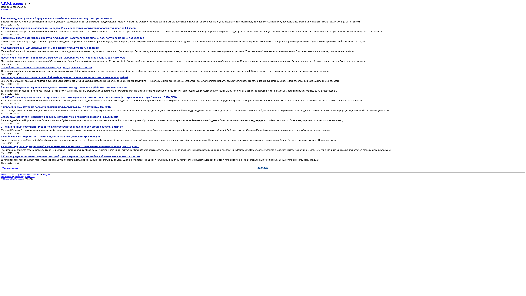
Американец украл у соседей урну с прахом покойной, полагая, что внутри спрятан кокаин (56, 18)
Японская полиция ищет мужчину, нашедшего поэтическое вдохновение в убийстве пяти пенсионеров (64, 87)
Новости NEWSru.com (13, 179)
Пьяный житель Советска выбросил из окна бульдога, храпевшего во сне (46, 67)
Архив (19, 174)
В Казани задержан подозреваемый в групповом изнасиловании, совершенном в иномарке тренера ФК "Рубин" (70, 146)
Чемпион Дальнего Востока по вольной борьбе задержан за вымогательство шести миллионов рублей (64, 77)
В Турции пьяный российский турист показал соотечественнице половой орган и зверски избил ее (62, 126)
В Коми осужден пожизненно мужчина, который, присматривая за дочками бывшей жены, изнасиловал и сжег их (70, 156)
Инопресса (30, 177)
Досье (12, 174)
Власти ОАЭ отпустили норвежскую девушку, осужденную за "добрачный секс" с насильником (59, 117)
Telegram (46, 174)
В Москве (19, 177)
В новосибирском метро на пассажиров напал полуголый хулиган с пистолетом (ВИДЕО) (56, 107)
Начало (4, 174)
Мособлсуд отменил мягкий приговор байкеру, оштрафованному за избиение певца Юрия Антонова (63, 57)
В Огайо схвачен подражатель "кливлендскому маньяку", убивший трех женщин (50, 136)
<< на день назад (10, 168)
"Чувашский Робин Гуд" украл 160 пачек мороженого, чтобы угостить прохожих (50, 47)
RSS (39, 174)
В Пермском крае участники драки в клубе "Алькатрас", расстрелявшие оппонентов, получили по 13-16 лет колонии (72, 38)
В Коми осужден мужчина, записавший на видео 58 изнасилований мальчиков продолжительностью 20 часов (68, 28)
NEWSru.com (12, 4)
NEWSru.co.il (7, 177)
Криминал (6, 9)
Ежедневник (29, 174)
